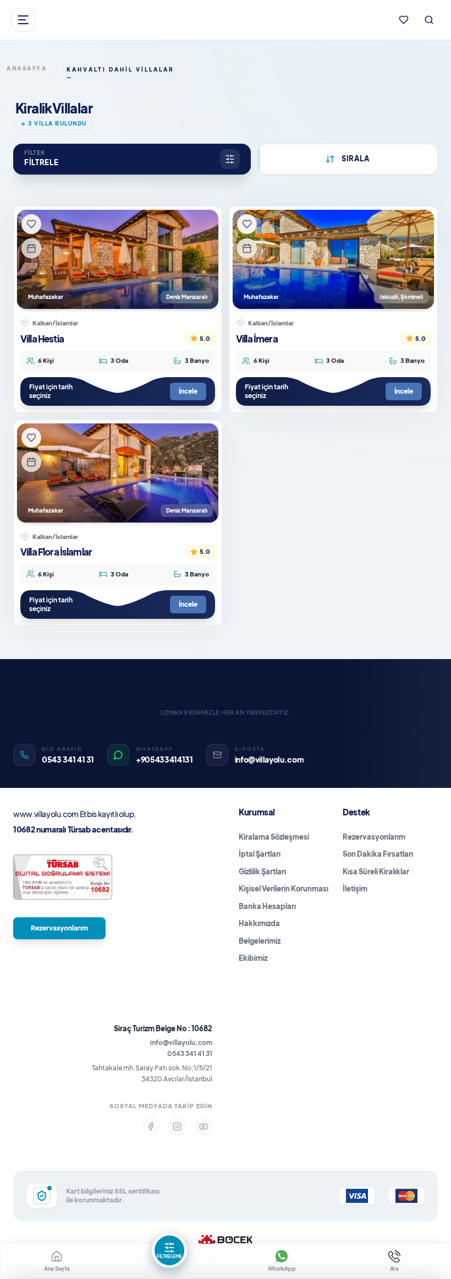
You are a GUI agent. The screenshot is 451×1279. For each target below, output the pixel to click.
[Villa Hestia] (117, 259)
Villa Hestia (42, 338)
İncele (188, 391)
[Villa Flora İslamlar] (117, 473)
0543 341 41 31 (189, 1053)
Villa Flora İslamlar (56, 551)
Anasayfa (27, 68)
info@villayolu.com (181, 1042)
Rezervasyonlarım (59, 928)
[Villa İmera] (333, 259)
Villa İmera (257, 338)
